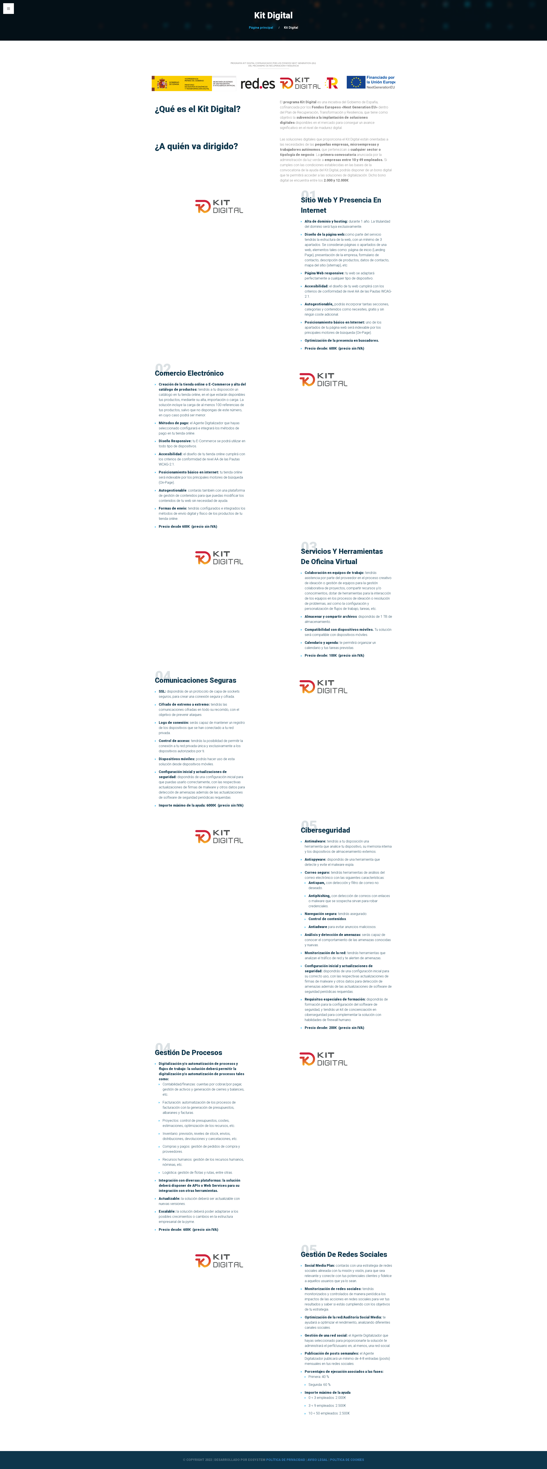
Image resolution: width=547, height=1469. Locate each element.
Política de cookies (347, 1460)
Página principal (261, 28)
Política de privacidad (286, 1460)
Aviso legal (317, 1460)
